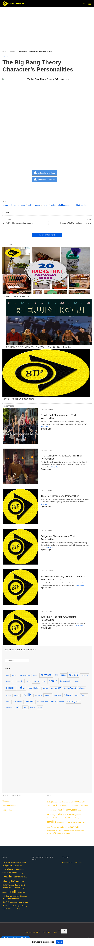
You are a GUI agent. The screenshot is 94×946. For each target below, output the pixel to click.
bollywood (46, 675)
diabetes (84, 675)
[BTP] (14, 3)
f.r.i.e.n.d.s (19, 681)
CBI (56, 675)
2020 (7, 675)
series (53, 205)
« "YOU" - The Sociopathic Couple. (18, 223)
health (53, 681)
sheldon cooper (64, 205)
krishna (82, 688)
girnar (44, 681)
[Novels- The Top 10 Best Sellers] (46, 372)
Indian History (34, 688)
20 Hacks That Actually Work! (16, 296)
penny (37, 205)
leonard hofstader (18, 205)
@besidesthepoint (9, 805)
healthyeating (66, 681)
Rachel (83, 695)
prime (76, 695)
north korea (38, 695)
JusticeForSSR (70, 688)
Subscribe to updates (46, 173)
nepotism (16, 695)
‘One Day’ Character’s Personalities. (60, 496)
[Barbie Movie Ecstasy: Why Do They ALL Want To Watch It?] (20, 587)
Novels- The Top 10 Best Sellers (18, 399)
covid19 (73, 674)
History (10, 687)
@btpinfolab (7, 810)
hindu (76, 681)
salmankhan (17, 702)
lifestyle (8, 695)
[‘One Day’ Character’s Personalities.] (20, 506)
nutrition (48, 695)
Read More (44, 427)
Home (4, 51)
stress (61, 702)
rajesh (45, 205)
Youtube (5, 801)
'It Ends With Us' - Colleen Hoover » (75, 223)
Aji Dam (14, 675)
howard (5, 205)
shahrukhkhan (42, 702)
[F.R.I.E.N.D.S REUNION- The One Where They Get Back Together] (49, 322)
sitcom (53, 702)
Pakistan (67, 695)
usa (25, 707)
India (21, 687)
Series (12, 51)
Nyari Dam (57, 695)
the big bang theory (81, 205)
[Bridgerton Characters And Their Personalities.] (20, 547)
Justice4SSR (56, 688)
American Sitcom (25, 675)
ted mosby (9, 707)
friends (36, 681)
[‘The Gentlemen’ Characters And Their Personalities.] (20, 466)
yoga (40, 707)
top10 (18, 707)
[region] (47, 26)
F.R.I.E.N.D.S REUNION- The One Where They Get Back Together (38, 347)
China (63, 675)
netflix (30, 205)
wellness (32, 707)
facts (28, 681)
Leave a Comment (47, 235)
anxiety (35, 675)
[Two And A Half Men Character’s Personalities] (20, 627)
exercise (8, 681)
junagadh (45, 688)
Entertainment (47, 409)
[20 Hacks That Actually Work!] (46, 270)
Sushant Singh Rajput (73, 702)
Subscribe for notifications (72, 862)
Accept (59, 942)
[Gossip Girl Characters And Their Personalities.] (20, 426)
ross (8, 702)
